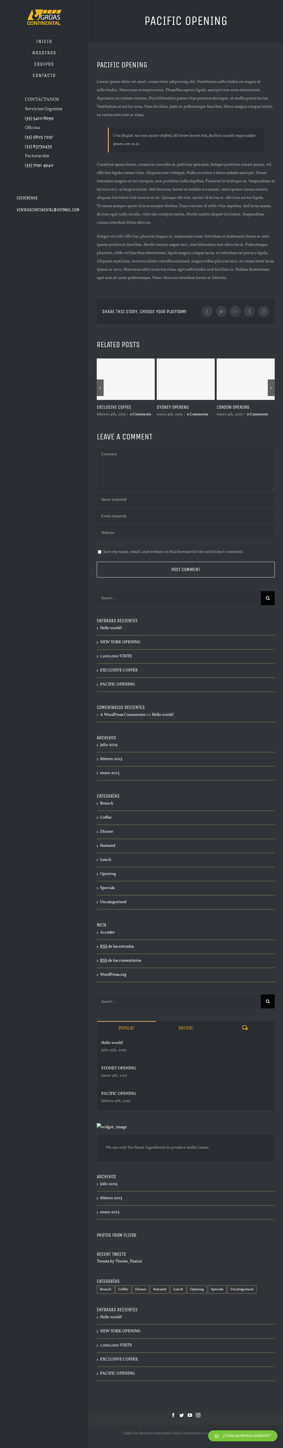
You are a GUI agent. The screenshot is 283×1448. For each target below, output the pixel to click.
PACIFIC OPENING (117, 684)
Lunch (105, 860)
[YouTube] (190, 1415)
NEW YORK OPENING (241, 407)
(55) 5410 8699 (39, 118)
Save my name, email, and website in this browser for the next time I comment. (173, 552)
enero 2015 (109, 773)
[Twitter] (181, 1415)
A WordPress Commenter (123, 715)
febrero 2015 (111, 759)
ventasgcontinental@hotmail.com (48, 209)
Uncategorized (113, 902)
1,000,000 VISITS (116, 656)
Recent (186, 1028)
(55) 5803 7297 (39, 137)
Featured (107, 846)
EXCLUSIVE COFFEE (119, 670)
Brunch (106, 803)
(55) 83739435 (38, 146)
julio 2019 (108, 745)
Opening (108, 874)
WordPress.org (113, 975)
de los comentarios (120, 961)
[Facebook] (173, 1415)
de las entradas (117, 946)
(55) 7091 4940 (39, 165)
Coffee (106, 818)
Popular (126, 1028)
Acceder (107, 932)
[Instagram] (198, 1415)
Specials (107, 888)
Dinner (106, 832)
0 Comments (143, 414)
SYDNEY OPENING (119, 407)
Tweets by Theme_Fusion (119, 1261)
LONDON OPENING (179, 407)
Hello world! (111, 628)
